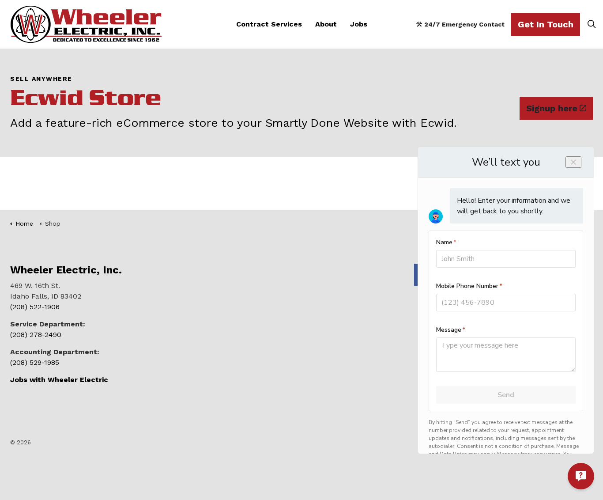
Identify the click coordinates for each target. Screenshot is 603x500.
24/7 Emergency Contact (464, 24)
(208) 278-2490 (35, 334)
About (326, 24)
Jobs (358, 24)
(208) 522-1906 (35, 307)
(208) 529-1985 (34, 362)
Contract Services (269, 24)
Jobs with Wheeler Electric (59, 379)
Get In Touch (545, 24)
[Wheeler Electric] (86, 24)
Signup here (551, 108)
